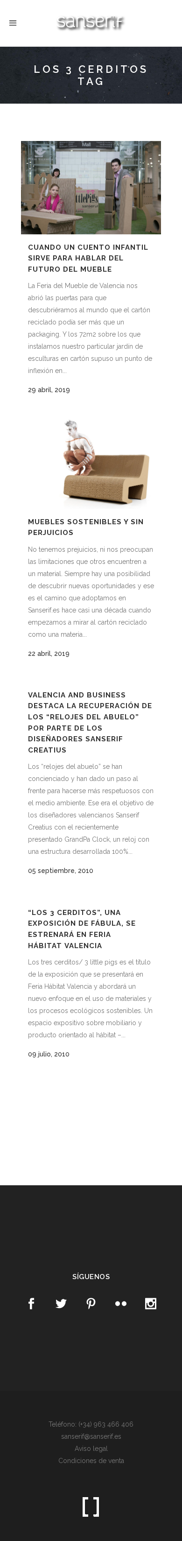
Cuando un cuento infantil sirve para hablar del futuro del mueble (88, 258)
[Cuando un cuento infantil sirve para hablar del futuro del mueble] (91, 187)
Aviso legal (91, 1448)
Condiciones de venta (91, 1460)
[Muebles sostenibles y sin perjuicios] (91, 463)
